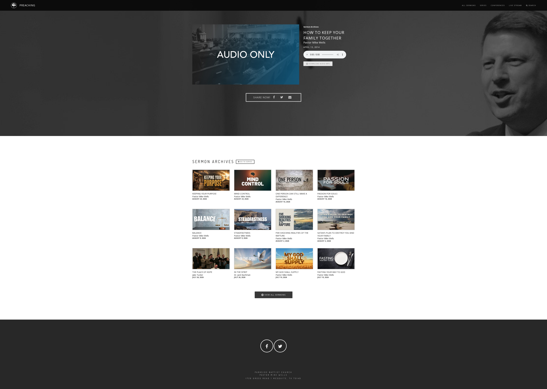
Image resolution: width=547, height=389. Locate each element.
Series (483, 5)
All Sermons (469, 5)
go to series (246, 162)
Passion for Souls (327, 193)
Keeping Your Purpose (204, 193)
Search (532, 5)
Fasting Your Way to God (331, 272)
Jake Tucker (197, 275)
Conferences (498, 5)
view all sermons (275, 294)
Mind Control (242, 193)
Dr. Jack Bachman (242, 275)
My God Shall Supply (287, 272)
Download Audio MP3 (319, 64)
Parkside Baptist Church (273, 372)
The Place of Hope (202, 272)
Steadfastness (242, 232)
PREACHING (27, 5)
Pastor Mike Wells (200, 196)
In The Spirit (240, 272)
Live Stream (515, 5)
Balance (196, 232)
